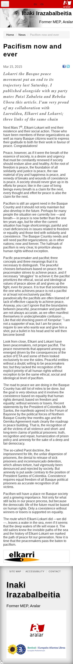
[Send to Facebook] (64, 66)
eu (35, 4)
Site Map (15, 571)
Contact (55, 571)
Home (10, 34)
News (22, 34)
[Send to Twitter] (68, 66)
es (42, 4)
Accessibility (35, 571)
